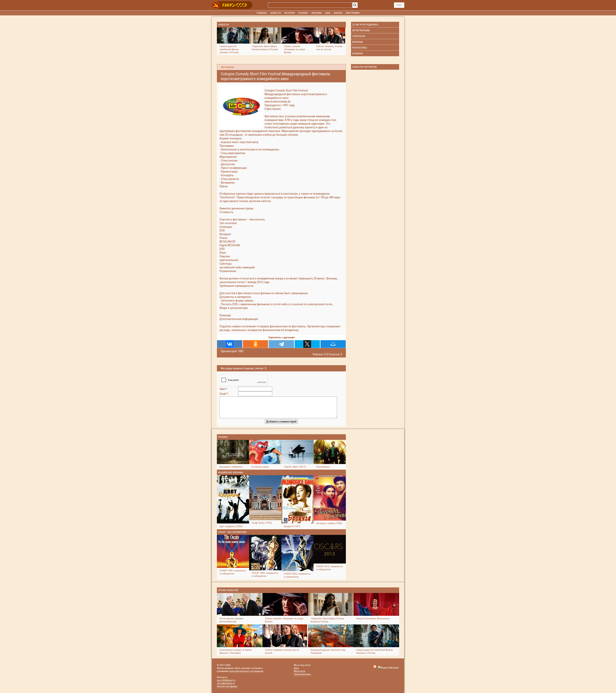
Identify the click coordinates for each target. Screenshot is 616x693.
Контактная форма (227, 686)
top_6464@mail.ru (226, 680)
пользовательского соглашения (246, 671)
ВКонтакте (299, 671)
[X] (307, 344)
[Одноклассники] (255, 344)
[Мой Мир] (333, 344)
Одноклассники (302, 674)
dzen (296, 668)
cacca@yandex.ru (226, 683)
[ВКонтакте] (229, 344)
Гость (399, 5)
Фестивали (227, 67)
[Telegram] (281, 344)
